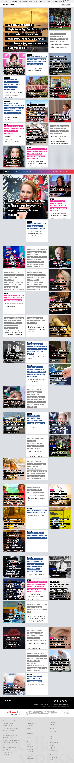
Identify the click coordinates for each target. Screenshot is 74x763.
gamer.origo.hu (30, 749)
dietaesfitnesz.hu (30, 758)
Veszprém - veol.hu (7, 752)
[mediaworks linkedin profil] (67, 713)
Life (9, 1)
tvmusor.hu (52, 724)
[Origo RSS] (66, 701)
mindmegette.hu (30, 754)
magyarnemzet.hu (31, 723)
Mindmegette (14, 1)
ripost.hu (52, 733)
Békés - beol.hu (6, 727)
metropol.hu (53, 734)
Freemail (30, 1)
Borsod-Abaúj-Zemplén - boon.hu (10, 728)
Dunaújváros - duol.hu (8, 732)
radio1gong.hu (53, 757)
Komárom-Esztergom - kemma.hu (10, 742)
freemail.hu (52, 745)
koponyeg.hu (53, 747)
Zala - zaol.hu (6, 754)
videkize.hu (52, 722)
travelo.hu (29, 756)
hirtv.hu (28, 727)
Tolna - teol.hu (6, 749)
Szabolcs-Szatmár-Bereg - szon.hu (11, 747)
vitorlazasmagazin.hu (55, 720)
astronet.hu (29, 744)
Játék (60, 1)
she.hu (51, 738)
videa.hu (52, 748)
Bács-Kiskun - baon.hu (8, 723)
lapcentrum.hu (53, 750)
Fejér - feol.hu (6, 733)
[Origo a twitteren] (57, 701)
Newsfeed (25, 1)
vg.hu (28, 735)
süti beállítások (55, 704)
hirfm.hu (52, 759)
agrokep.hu (29, 737)
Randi (49, 1)
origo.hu (28, 728)
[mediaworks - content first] (12, 713)
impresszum (61, 704)
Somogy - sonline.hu (7, 745)
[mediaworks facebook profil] (64, 713)
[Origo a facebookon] (55, 701)
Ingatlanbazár (55, 1)
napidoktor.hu (30, 753)
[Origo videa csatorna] (63, 701)
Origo (6, 1)
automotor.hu (30, 746)
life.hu (51, 736)
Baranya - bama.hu (7, 725)
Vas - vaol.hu (6, 750)
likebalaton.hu (30, 751)
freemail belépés (66, 4)
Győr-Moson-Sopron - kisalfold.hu (10, 735)
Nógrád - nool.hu (7, 744)
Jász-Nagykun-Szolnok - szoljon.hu (11, 740)
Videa (20, 1)
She (44, 1)
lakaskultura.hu (30, 748)
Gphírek (40, 1)
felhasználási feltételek (47, 704)
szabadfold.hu (30, 725)
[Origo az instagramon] (60, 701)
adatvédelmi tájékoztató (37, 704)
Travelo (35, 1)
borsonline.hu (53, 731)
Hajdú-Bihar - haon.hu (8, 737)
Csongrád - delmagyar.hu (9, 730)
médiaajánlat (66, 704)
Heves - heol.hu (6, 738)
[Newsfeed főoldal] (8, 701)
